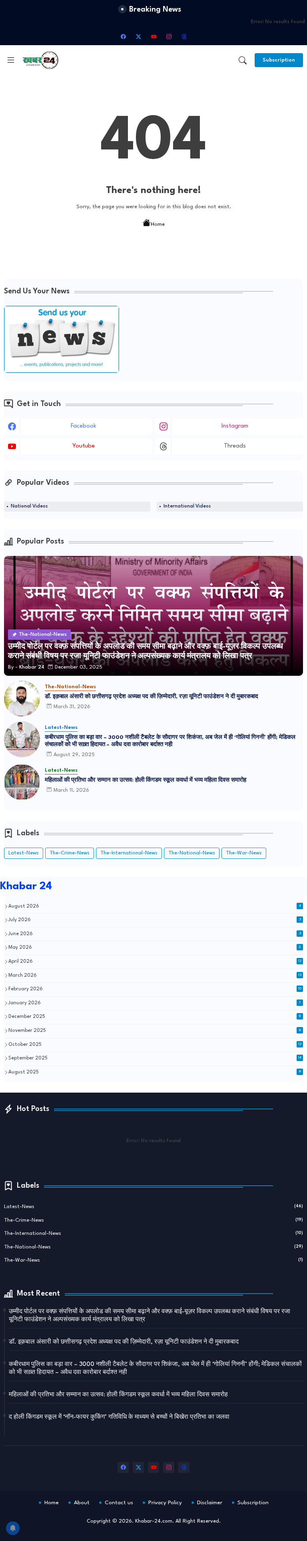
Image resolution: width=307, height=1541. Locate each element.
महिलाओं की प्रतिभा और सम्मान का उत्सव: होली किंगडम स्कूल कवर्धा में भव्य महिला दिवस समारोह (145, 780)
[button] (243, 60)
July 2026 (154, 920)
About (82, 1502)
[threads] (183, 36)
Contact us (119, 1502)
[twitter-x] (138, 36)
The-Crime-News (70, 853)
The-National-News (191, 853)
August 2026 (154, 906)
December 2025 (154, 1016)
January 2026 (154, 1003)
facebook (83, 426)
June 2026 (154, 934)
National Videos (29, 506)
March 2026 (154, 975)
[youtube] (153, 36)
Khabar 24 (26, 886)
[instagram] (168, 36)
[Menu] (11, 60)
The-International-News (128, 853)
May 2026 (154, 947)
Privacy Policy (165, 1502)
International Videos (187, 506)
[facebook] (123, 36)
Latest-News (23, 853)
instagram (234, 426)
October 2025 (155, 1044)
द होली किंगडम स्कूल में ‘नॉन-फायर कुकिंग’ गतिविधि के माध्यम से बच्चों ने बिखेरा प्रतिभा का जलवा (119, 1417)
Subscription (253, 1502)
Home (158, 224)
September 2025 (154, 1058)
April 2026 (155, 961)
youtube (83, 446)
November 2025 (154, 1030)
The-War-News (244, 853)
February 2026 (154, 989)
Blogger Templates (221, 1529)
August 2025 (154, 1072)
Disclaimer (209, 1502)
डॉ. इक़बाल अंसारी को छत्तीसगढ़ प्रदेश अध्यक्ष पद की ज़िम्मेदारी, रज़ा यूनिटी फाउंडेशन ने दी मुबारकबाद (151, 696)
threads (235, 446)
